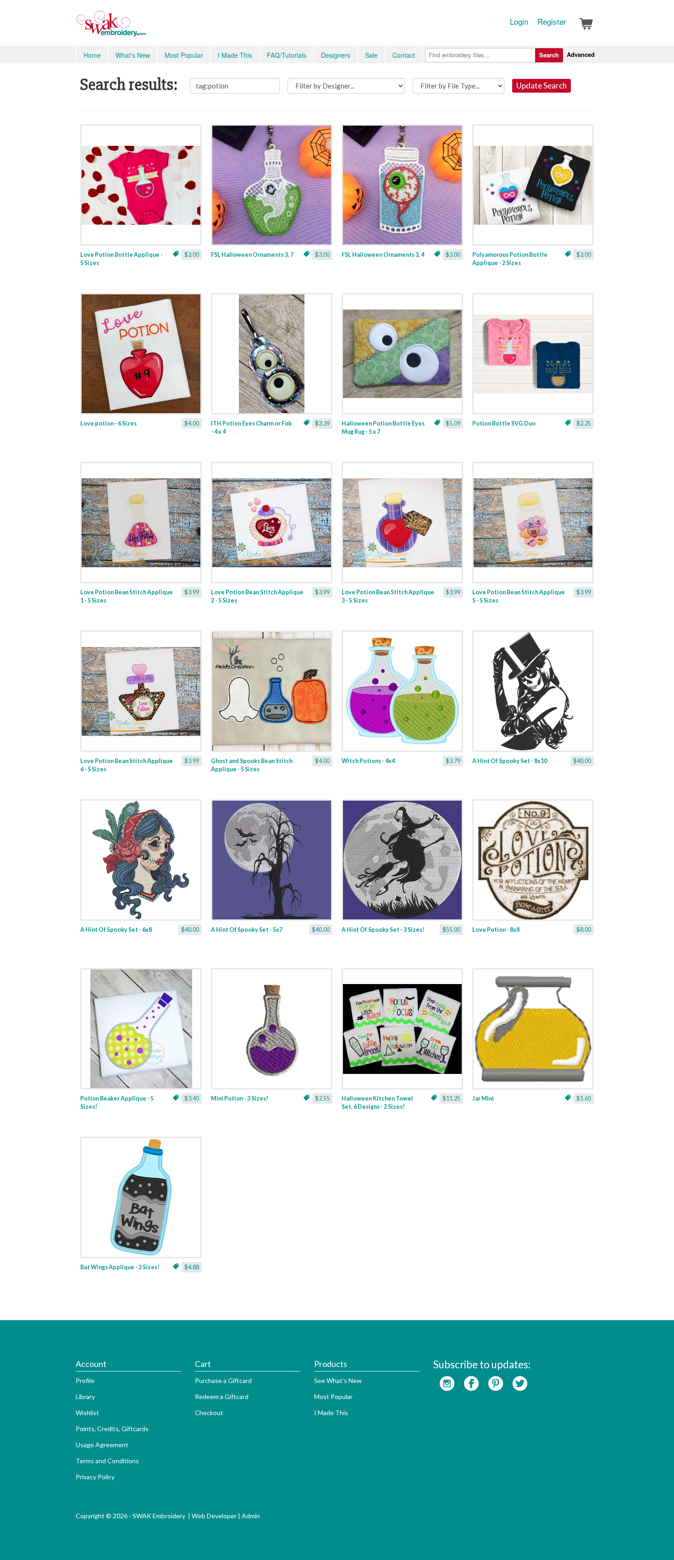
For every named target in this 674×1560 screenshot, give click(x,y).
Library (85, 1396)
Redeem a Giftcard (222, 1396)
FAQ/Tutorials (286, 55)
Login (519, 21)
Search (549, 54)
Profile (85, 1380)
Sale (371, 55)
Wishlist (87, 1412)
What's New (133, 55)
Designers (335, 55)
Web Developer (214, 1516)
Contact (403, 55)
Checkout (209, 1412)
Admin (251, 1516)
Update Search (541, 85)
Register (551, 21)
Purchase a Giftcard (223, 1380)
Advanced (581, 54)
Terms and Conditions (107, 1461)
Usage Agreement (102, 1445)
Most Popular (184, 55)
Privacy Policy (95, 1477)
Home (92, 55)
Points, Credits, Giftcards (112, 1429)
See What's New (338, 1380)
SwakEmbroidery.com (144, 27)
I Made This (235, 55)
